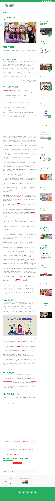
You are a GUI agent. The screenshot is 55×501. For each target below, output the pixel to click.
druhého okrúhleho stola (17, 374)
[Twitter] (45, 1)
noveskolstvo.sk (16, 454)
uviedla (18, 242)
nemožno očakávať (32, 154)
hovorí (10, 141)
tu (18, 193)
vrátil (28, 214)
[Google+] (47, 1)
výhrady (25, 173)
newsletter (9, 471)
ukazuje (20, 302)
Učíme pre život (25, 145)
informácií (17, 279)
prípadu (11, 251)
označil (21, 183)
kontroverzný (26, 276)
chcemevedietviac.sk (27, 397)
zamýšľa (33, 359)
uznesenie (13, 250)
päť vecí (24, 186)
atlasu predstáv (28, 383)
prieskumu (8, 308)
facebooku (20, 398)
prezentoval (17, 199)
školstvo (12, 471)
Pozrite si (34, 346)
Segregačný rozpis (14, 356)
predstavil (20, 112)
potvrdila (18, 203)
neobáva (8, 191)
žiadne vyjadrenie (25, 205)
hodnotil (14, 285)
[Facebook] (43, 1)
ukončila (18, 167)
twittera (24, 398)
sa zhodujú (18, 134)
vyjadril (14, 268)
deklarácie (26, 262)
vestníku (27, 281)
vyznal (25, 255)
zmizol (33, 356)
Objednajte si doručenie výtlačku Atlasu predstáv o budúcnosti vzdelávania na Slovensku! (18, 403)
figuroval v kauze (32, 212)
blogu (31, 81)
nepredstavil (5, 221)
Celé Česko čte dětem (18, 346)
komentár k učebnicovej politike (26, 226)
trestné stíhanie (8, 214)
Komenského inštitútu (16, 359)
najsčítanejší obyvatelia (21, 338)
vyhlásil (21, 150)
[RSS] (51, 1)
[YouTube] (49, 1)
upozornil (4, 354)
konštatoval (5, 163)
